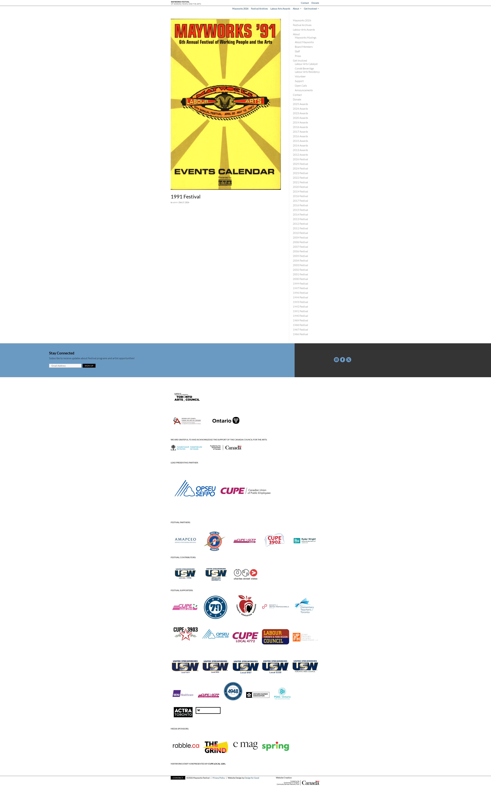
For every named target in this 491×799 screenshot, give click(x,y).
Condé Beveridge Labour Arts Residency (307, 70)
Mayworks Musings (305, 37)
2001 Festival (300, 274)
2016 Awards (300, 136)
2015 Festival (300, 209)
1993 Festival (300, 302)
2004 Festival (300, 260)
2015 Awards (300, 140)
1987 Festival (300, 329)
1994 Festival (300, 297)
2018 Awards (300, 127)
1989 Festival (300, 320)
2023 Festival (300, 173)
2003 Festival (300, 265)
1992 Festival (300, 306)
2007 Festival (300, 246)
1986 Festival (300, 334)
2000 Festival (300, 279)
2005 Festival (300, 256)
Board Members (304, 46)
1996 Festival (300, 292)
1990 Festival (300, 315)
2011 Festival (300, 228)
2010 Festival (300, 232)
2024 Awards (300, 108)
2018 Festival (300, 196)
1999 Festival (300, 283)
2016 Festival (300, 205)
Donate (315, 2)
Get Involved (310, 8)
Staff (297, 51)
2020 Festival (300, 186)
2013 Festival (300, 219)
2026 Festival (300, 159)
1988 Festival (300, 325)
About (296, 8)
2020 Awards (300, 117)
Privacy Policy (219, 777)
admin (175, 202)
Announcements (304, 90)
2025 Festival (300, 163)
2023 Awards (300, 113)
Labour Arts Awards (280, 8)
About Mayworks (304, 42)
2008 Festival (300, 242)
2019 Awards (300, 122)
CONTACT (178, 777)
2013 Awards (300, 150)
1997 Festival (300, 288)
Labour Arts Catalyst (306, 63)
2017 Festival (300, 200)
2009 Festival (300, 237)
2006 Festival (300, 251)
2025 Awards (300, 104)
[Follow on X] (348, 359)
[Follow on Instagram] (336, 359)
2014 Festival (300, 214)
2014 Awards (300, 145)
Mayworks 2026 (240, 8)
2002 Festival (300, 269)
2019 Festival (300, 191)
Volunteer (300, 76)
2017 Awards (300, 131)
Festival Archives (259, 8)
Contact (305, 2)
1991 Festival (185, 196)
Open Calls (301, 85)
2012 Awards (300, 154)
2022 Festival (300, 177)
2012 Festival (300, 223)
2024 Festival (300, 168)
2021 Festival (300, 182)
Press (298, 56)
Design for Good (252, 777)
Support (299, 81)
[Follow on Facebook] (342, 359)
